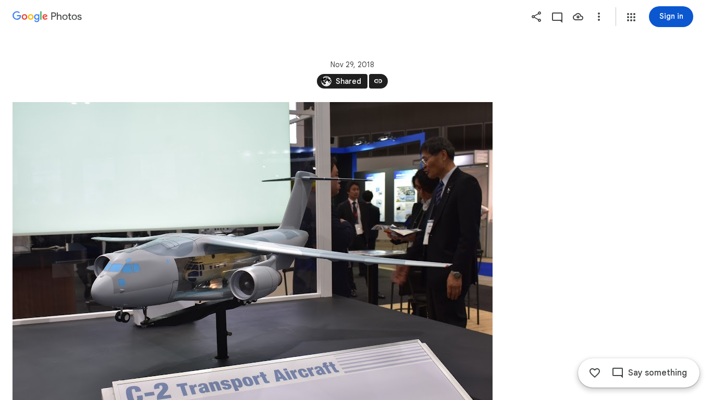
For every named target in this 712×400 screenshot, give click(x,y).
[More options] (598, 16)
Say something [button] (657, 373)
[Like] (594, 372)
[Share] (536, 16)
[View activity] (557, 16)
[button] (631, 17)
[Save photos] (578, 16)
